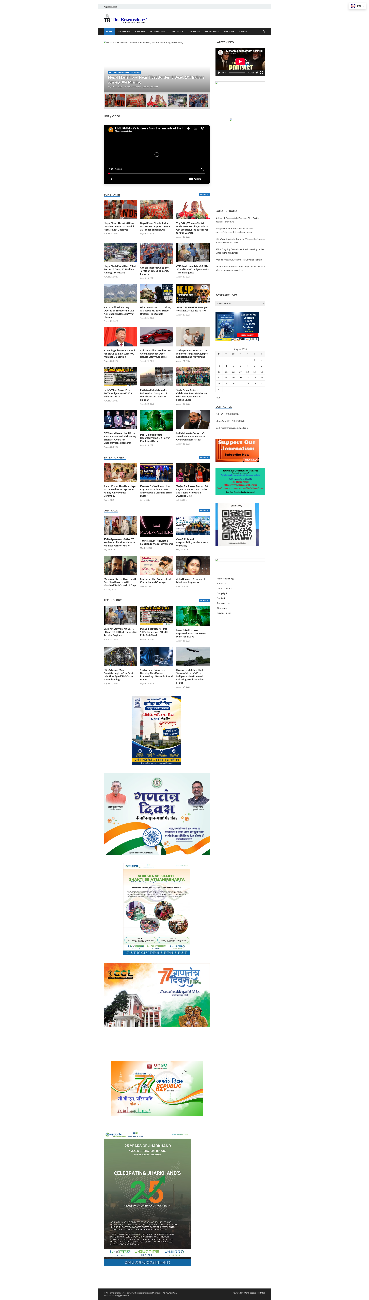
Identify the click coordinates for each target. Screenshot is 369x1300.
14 (247, 371)
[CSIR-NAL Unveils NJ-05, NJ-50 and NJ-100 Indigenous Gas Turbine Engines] (193, 252)
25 (226, 383)
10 (219, 371)
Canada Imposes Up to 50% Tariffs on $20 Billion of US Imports (155, 270)
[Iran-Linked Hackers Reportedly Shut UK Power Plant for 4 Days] (157, 420)
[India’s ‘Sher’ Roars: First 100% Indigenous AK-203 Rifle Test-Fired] (120, 376)
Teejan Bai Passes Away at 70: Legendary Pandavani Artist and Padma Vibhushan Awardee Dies (192, 491)
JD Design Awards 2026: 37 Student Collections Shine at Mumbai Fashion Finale (119, 542)
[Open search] (264, 31)
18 (226, 377)
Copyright (222, 593)
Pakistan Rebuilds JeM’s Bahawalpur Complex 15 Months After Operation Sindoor (153, 395)
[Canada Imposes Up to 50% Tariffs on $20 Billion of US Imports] (157, 66)
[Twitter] (365, 35)
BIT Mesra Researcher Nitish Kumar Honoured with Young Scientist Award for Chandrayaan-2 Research (120, 438)
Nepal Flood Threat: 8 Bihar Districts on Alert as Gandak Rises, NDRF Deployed (119, 226)
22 (254, 377)
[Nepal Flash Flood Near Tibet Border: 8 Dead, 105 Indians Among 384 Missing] (120, 252)
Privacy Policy (224, 612)
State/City (177, 32)
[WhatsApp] (365, 52)
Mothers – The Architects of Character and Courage (155, 580)
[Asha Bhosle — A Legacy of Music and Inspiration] (193, 565)
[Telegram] (365, 58)
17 (219, 377)
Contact (221, 598)
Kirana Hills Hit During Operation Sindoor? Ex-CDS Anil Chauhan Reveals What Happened (119, 312)
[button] (205, 66)
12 (233, 371)
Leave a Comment (150, 87)
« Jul (217, 397)
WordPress (249, 1293)
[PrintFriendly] (365, 23)
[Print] (365, 18)
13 (240, 371)
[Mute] (256, 72)
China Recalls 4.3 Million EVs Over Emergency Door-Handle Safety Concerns (156, 353)
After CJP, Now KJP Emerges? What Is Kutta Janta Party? (192, 309)
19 (233, 377)
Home (109, 32)
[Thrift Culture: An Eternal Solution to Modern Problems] (157, 526)
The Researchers (134, 87)
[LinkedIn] (365, 41)
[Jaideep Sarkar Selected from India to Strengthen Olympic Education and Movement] (193, 336)
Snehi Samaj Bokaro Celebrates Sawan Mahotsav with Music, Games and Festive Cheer (191, 395)
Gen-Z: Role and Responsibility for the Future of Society (192, 542)
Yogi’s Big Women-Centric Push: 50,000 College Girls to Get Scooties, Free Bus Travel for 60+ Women (192, 228)
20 (240, 377)
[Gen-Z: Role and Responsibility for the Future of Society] (193, 525)
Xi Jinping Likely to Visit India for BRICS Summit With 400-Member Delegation (120, 353)
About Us (221, 583)
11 (226, 371)
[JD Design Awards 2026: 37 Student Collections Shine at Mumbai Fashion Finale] (120, 525)
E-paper (243, 32)
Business (195, 32)
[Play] (219, 72)
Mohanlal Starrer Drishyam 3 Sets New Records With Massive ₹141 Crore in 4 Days (120, 582)
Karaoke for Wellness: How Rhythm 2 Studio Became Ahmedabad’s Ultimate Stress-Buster (156, 491)
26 (233, 383)
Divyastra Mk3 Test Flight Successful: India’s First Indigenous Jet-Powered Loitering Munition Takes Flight (190, 676)
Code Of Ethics (224, 588)
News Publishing (225, 578)
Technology (212, 32)
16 (261, 371)
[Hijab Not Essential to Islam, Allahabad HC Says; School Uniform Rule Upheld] (157, 293)
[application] (240, 62)
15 (254, 371)
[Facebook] (365, 29)
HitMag (261, 1293)
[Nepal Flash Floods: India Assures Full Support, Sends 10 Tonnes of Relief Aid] (157, 209)
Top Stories (123, 32)
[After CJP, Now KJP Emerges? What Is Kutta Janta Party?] (193, 293)
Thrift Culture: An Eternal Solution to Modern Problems (156, 542)
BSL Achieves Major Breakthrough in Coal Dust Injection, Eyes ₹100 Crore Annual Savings (118, 674)
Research (229, 32)
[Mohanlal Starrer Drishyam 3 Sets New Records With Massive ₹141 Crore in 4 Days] (120, 565)
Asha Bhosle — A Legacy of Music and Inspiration (190, 580)
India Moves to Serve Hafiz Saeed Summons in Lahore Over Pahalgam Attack (190, 436)
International (158, 32)
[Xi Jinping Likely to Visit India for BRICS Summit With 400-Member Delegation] (120, 336)
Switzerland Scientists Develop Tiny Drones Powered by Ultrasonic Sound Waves (156, 674)
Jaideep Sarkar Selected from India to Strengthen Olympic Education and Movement (192, 353)
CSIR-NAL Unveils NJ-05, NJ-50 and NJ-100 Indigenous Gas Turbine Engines (192, 269)
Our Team (222, 608)
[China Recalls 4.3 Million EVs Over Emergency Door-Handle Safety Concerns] (157, 336)
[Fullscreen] (261, 72)
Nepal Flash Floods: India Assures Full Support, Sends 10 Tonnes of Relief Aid (155, 226)
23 (261, 377)
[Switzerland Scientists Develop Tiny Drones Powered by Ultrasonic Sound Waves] (157, 656)
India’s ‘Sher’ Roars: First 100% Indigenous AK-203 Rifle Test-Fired (118, 393)
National (140, 32)
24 (219, 383)
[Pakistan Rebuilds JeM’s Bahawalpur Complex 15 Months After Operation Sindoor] (157, 376)
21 (247, 377)
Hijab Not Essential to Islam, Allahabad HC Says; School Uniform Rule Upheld (155, 310)
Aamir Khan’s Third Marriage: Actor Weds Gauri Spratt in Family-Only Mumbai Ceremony (120, 491)
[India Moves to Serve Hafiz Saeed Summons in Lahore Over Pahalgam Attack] (193, 419)
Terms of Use (223, 603)
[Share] (365, 64)
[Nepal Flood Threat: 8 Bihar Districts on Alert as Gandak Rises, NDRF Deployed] (120, 209)
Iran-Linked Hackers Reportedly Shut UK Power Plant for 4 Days (155, 438)
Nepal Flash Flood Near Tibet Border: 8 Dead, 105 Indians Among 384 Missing (120, 269)
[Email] (365, 47)
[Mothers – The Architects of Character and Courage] (157, 565)
